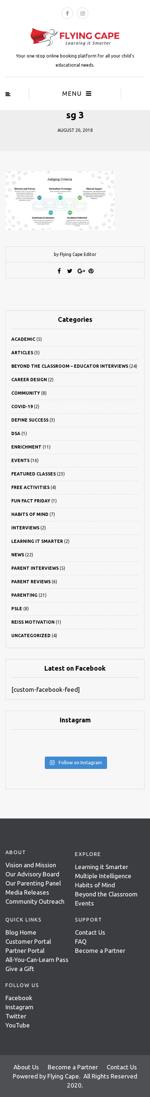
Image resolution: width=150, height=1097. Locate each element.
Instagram (19, 1006)
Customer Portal (28, 941)
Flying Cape (63, 1076)
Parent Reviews (31, 581)
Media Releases (27, 892)
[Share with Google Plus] (80, 271)
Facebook (18, 997)
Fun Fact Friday (30, 500)
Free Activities (30, 487)
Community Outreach (34, 901)
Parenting (24, 595)
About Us (26, 1067)
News (17, 554)
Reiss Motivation (33, 622)
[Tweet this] (70, 271)
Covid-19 (22, 406)
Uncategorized (31, 635)
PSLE (16, 608)
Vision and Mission (30, 864)
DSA (15, 433)
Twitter (15, 1016)
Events (20, 460)
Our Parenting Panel (33, 883)
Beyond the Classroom (106, 894)
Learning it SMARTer (37, 541)
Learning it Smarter (101, 866)
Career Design (29, 379)
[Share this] (59, 271)
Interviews (25, 527)
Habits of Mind (29, 514)
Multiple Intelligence (103, 875)
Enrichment (26, 447)
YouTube (17, 1025)
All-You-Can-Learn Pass (36, 959)
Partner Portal (24, 950)
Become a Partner (100, 950)
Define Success (29, 420)
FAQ (81, 941)
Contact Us (90, 932)
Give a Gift (19, 968)
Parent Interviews (35, 568)
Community (25, 393)
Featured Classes (33, 473)
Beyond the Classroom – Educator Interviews (69, 366)
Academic (23, 339)
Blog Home (20, 932)
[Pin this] (91, 271)
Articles (22, 352)
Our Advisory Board (32, 874)
